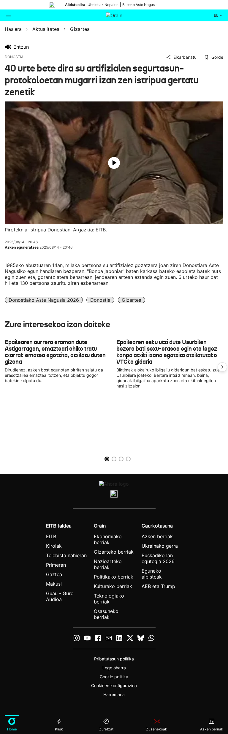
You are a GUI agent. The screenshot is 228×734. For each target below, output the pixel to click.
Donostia (100, 300)
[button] (222, 367)
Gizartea (131, 300)
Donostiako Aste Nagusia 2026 (44, 300)
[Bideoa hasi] (114, 163)
